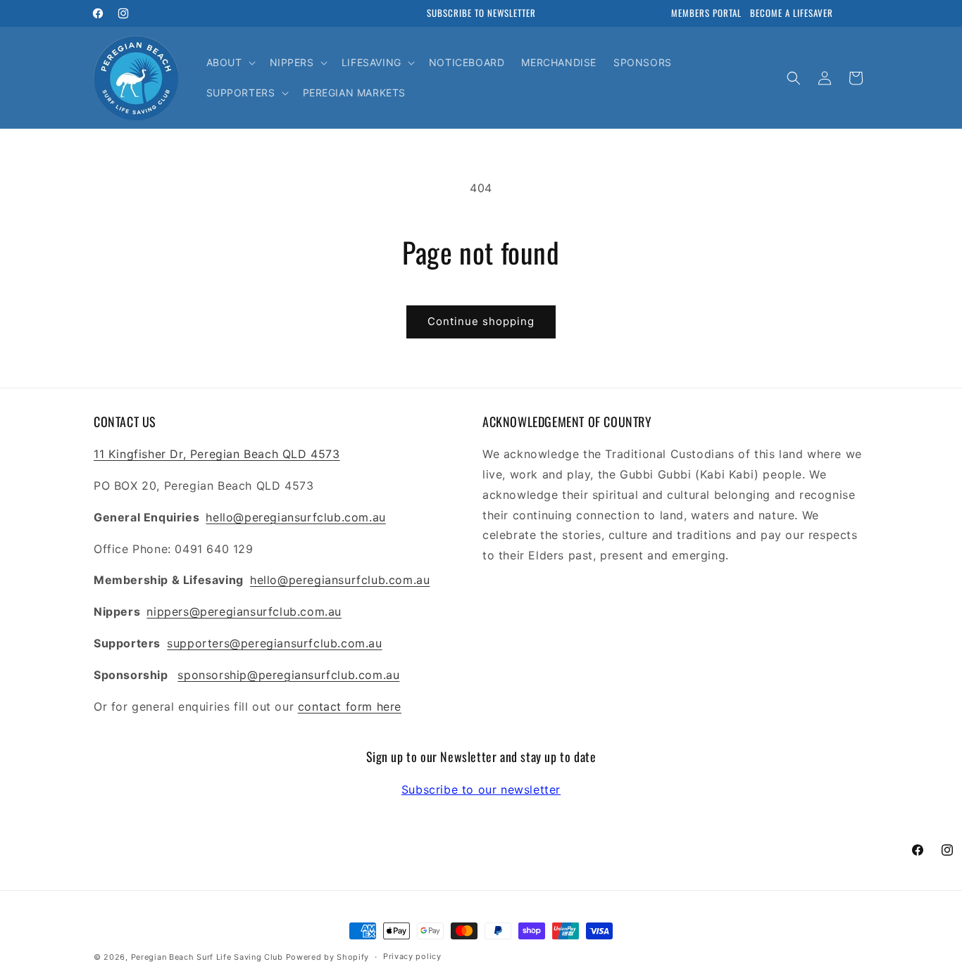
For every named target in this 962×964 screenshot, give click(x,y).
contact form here (349, 706)
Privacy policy (412, 956)
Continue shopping (481, 321)
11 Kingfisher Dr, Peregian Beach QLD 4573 (217, 454)
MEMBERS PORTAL (706, 13)
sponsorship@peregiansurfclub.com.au (288, 675)
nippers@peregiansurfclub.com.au (244, 611)
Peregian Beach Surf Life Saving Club (207, 957)
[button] (229, 62)
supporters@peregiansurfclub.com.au (274, 643)
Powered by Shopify (328, 957)
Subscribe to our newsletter (481, 789)
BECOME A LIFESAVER (791, 13)
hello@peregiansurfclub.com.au (295, 517)
